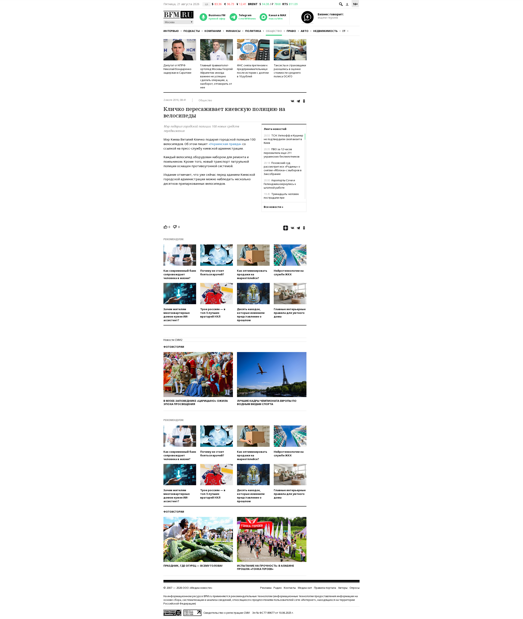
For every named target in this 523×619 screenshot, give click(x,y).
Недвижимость (325, 31)
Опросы (355, 588)
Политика (253, 31)
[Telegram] (298, 101)
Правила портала (325, 588)
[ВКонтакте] (292, 101)
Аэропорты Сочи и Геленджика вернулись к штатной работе (280, 183)
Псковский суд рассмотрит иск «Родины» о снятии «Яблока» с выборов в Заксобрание (283, 168)
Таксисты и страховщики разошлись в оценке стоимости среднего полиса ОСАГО (290, 70)
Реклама (266, 588)
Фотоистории (173, 347)
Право (291, 31)
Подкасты (191, 31)
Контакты (290, 588)
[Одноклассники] (304, 101)
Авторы (343, 588)
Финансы (233, 31)
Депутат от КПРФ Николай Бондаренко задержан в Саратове (177, 68)
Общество (274, 31)
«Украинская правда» (225, 144)
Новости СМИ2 (172, 340)
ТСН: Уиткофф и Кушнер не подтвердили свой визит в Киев (283, 139)
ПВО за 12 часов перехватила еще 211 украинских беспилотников (281, 152)
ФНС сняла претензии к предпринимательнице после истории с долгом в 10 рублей (253, 70)
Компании (213, 31)
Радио (278, 588)
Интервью (171, 31)
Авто (304, 31)
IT (343, 31)
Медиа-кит (305, 588)
